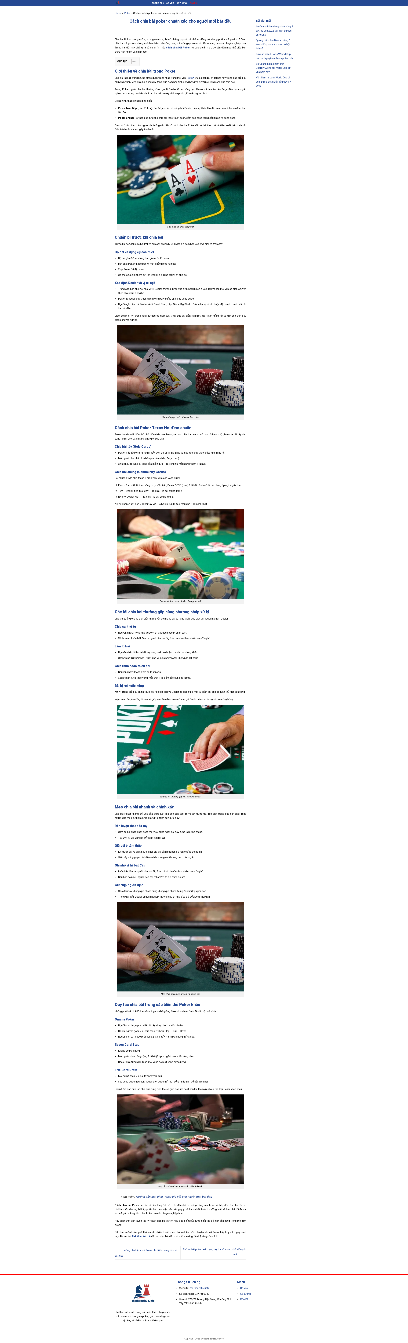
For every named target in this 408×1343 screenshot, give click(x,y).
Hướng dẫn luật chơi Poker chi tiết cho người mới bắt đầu (174, 1197)
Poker (193, 3)
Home (118, 13)
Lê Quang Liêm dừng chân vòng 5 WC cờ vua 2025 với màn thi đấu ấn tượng (274, 30)
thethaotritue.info (200, 1288)
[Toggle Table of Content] (132, 61)
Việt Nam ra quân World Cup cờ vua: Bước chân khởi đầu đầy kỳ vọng (273, 81)
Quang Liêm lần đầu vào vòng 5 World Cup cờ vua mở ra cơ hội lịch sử (273, 44)
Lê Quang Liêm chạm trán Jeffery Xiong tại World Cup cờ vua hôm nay (273, 67)
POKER (244, 1299)
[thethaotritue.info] (131, 3)
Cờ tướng (182, 3)
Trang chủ (158, 3)
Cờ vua (170, 3)
